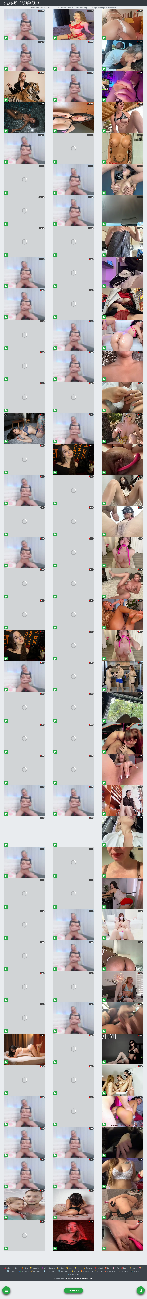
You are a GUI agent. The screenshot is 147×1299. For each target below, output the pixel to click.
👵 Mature (60, 1268)
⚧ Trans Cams (36, 1271)
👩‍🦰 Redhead (98, 1268)
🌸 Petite (115, 1268)
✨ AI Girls (75, 1271)
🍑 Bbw (107, 1268)
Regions (66, 1278)
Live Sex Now (74, 1290)
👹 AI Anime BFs (110, 1271)
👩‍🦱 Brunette (87, 1268)
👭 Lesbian (133, 1268)
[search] (141, 1290)
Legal (91, 1278)
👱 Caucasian (35, 1268)
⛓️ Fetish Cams (63, 1271)
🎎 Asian (7, 1268)
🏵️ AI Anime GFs (87, 1271)
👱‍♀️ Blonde (77, 1268)
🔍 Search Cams (73, 1274)
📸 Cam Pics (135, 1271)
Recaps (76, 1278)
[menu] (6, 1290)
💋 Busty (124, 1268)
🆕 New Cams (12, 1271)
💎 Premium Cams (49, 1271)
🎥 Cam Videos (123, 1271)
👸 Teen (69, 1268)
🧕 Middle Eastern (48, 1268)
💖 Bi (141, 1268)
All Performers (84, 1278)
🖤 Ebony (16, 1268)
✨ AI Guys (99, 1271)
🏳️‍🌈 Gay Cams (24, 1271)
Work (71, 1278)
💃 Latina (24, 1268)
